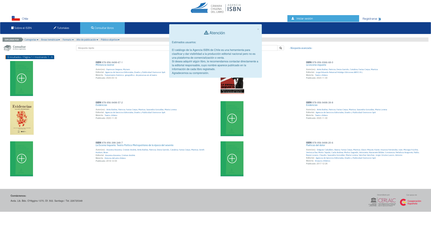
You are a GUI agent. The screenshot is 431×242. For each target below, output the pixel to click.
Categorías (31, 39)
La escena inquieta (316, 65)
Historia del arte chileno (115, 158)
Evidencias (101, 105)
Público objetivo (109, 39)
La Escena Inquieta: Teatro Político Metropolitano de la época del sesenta (134, 145)
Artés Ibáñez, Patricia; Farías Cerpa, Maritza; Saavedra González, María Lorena (141, 109)
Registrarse (369, 18)
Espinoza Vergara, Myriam (118, 69)
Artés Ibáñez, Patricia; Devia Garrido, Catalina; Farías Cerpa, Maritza (347, 69)
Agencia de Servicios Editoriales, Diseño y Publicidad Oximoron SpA (135, 72)
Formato (67, 39)
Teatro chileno (321, 75)
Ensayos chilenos (322, 161)
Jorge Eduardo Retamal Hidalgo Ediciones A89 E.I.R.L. (339, 72)
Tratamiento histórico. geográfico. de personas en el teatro (131, 75)
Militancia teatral (105, 65)
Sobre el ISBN (23, 28)
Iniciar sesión (304, 18)
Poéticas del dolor (315, 145)
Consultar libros (104, 28)
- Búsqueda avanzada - (301, 48)
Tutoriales (62, 28)
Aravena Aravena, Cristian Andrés (120, 155)
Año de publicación (86, 39)
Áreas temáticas (49, 39)
